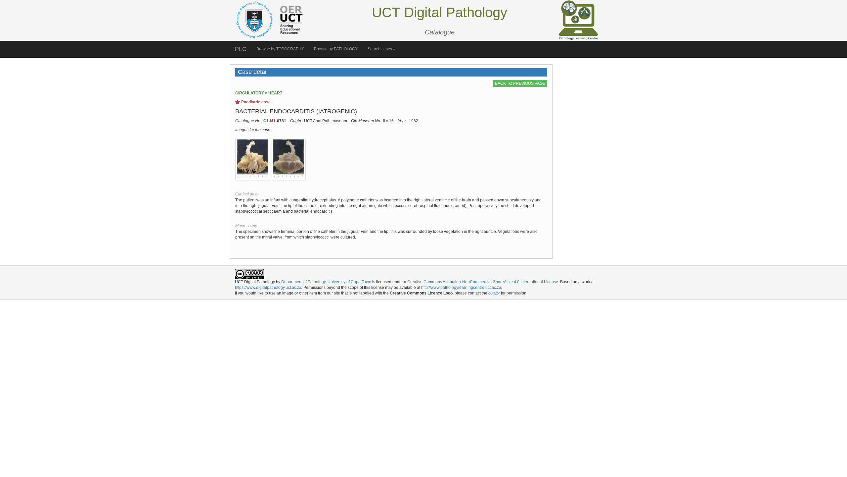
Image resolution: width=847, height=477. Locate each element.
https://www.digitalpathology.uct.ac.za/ (268, 287)
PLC (240, 49)
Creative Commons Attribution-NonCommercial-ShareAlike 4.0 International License (482, 282)
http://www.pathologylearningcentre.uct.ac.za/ (461, 287)
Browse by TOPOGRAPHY (280, 49)
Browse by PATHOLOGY (336, 49)
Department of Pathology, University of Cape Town (326, 282)
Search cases (380, 49)
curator (494, 293)
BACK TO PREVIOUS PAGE (520, 83)
